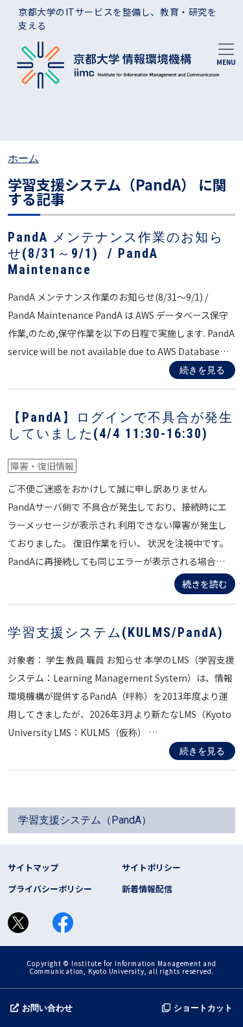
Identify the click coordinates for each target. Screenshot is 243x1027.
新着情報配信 (147, 889)
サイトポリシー (151, 867)
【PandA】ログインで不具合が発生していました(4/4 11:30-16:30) (120, 425)
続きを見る (202, 370)
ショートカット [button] (203, 1008)
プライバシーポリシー (50, 889)
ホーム (23, 158)
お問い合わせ (47, 1008)
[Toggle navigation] (226, 53)
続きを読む (204, 583)
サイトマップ (33, 867)
